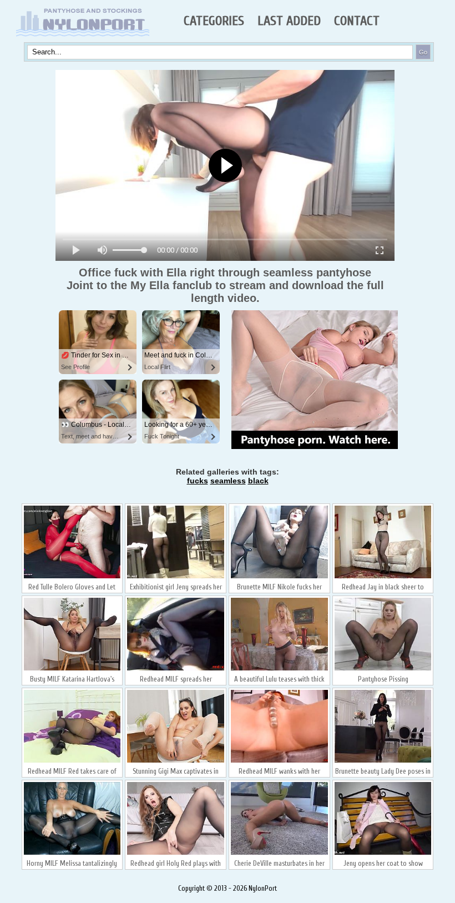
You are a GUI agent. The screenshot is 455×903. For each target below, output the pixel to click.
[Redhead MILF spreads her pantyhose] (175, 669)
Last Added (289, 20)
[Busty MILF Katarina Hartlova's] (72, 669)
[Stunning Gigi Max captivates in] (175, 761)
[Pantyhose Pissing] (383, 669)
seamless (228, 480)
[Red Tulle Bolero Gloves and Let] (72, 577)
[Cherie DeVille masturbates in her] (279, 854)
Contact (357, 20)
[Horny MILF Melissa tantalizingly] (72, 854)
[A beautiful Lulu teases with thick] (279, 669)
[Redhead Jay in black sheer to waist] (383, 577)
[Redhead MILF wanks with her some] (279, 761)
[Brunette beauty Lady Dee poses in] (383, 761)
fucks (197, 480)
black (258, 480)
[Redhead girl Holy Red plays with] (175, 854)
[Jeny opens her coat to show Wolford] (383, 854)
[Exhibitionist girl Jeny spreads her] (175, 577)
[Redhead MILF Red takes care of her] (72, 761)
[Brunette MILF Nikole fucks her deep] (279, 577)
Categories (214, 20)
